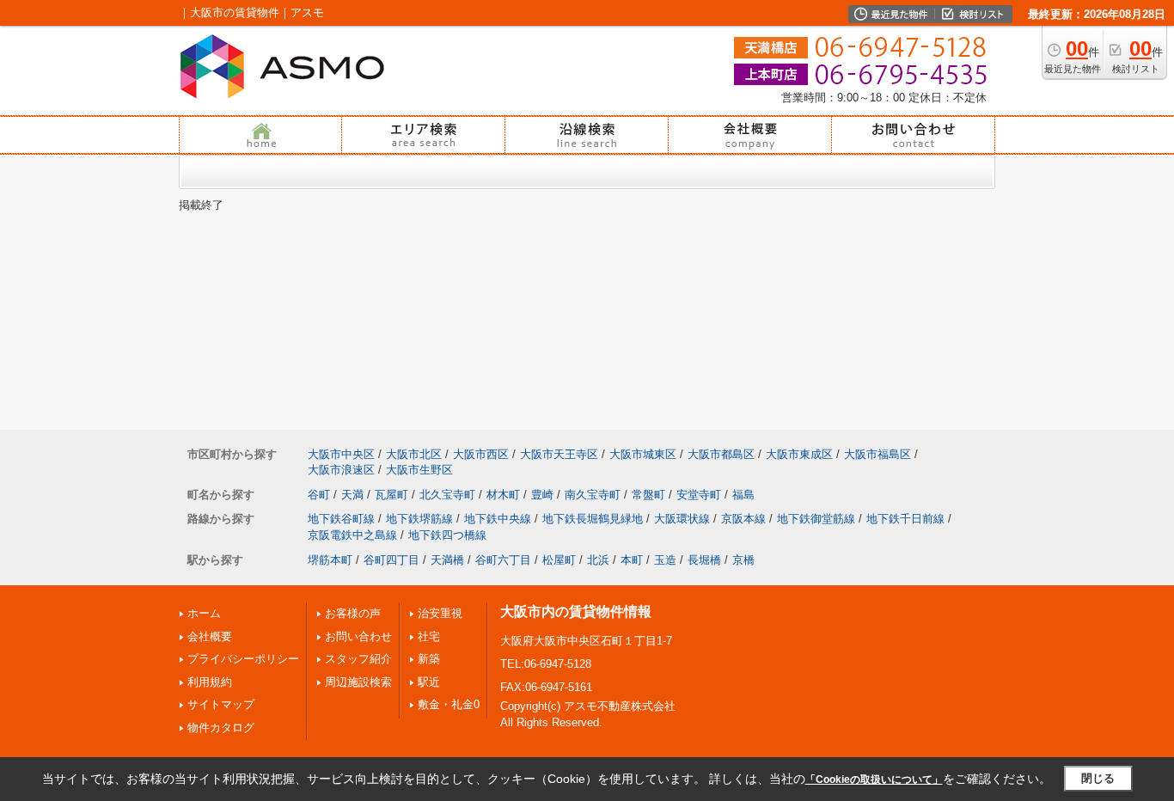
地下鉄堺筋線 (419, 518)
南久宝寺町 (593, 494)
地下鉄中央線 (497, 518)
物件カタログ (220, 727)
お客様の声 (353, 613)
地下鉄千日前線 (905, 518)
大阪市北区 (414, 454)
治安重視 (440, 613)
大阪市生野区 (419, 469)
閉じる (1098, 778)
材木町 (503, 494)
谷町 (319, 494)
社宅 (429, 636)
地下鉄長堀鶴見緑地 (592, 518)
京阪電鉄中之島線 (352, 535)
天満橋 (447, 559)
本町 (632, 559)
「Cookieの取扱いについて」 (874, 779)
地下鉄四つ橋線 (447, 535)
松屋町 (559, 559)
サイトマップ (220, 704)
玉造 (665, 559)
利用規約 (209, 682)
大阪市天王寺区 (559, 454)
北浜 (598, 559)
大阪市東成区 (799, 454)
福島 (743, 494)
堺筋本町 (330, 559)
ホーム (204, 613)
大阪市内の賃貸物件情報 (575, 611)
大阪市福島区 (877, 454)
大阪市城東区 (642, 454)
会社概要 (209, 636)
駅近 (429, 682)
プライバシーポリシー (243, 658)
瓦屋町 (391, 494)
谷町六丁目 (503, 559)
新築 (429, 658)
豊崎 (542, 494)
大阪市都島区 (721, 454)
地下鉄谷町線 (341, 518)
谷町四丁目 (391, 559)
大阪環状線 (682, 518)
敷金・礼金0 (449, 704)
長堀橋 (704, 559)
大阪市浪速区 (341, 469)
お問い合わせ (358, 636)
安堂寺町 (698, 494)
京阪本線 (743, 518)
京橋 (743, 559)
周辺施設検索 (358, 682)
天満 (352, 494)
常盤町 (648, 494)
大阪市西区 (481, 454)
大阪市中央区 (341, 454)
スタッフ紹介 (358, 658)
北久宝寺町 (447, 494)
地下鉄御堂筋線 (816, 518)
